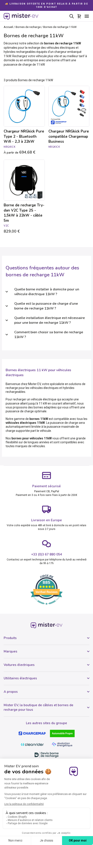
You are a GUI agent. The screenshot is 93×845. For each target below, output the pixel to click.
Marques (10, 651)
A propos (11, 692)
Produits (10, 638)
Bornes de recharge (28, 27)
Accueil (8, 27)
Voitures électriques (19, 665)
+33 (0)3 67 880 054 (46, 554)
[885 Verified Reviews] (46, 607)
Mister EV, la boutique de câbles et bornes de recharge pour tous (38, 707)
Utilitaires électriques (20, 678)
